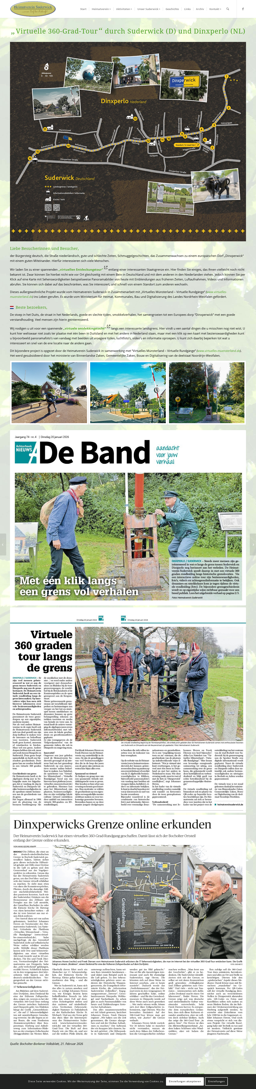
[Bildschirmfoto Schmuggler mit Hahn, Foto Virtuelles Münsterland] (49, 393)
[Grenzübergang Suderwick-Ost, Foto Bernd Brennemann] (128, 393)
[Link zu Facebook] (243, 9)
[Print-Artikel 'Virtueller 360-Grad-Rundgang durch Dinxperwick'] (128, 927)
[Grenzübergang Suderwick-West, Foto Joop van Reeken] (206, 393)
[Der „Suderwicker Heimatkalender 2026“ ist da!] (3, 544)
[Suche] (228, 9)
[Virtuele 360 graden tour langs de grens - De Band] (128, 710)
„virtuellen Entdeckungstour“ (80, 269)
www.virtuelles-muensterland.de (218, 351)
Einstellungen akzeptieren (185, 1081)
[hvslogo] (33, 9)
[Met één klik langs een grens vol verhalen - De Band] (128, 517)
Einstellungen (216, 1081)
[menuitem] (83, 9)
